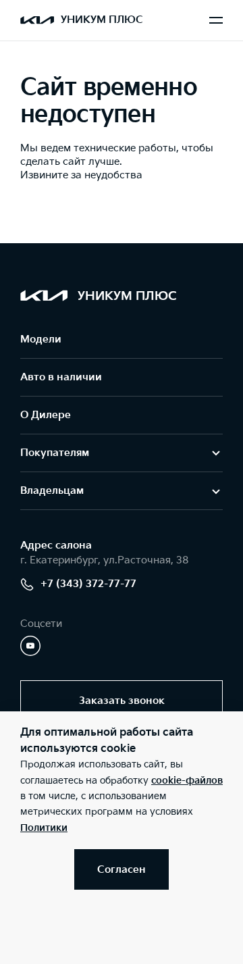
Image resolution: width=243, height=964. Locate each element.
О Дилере (45, 415)
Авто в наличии (61, 377)
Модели (40, 339)
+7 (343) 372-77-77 (88, 584)
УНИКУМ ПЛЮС (102, 20)
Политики (44, 828)
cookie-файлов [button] (187, 780)
